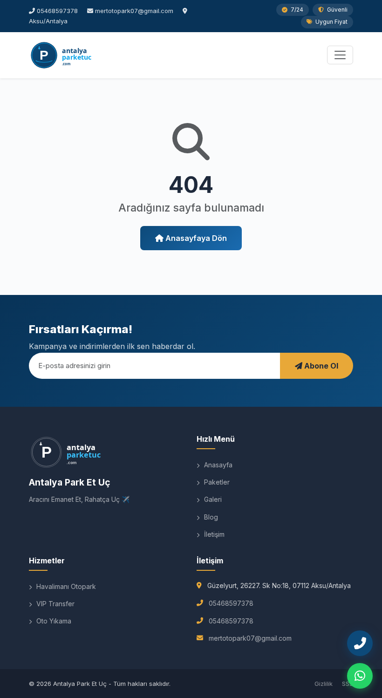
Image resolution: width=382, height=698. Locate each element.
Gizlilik (323, 683)
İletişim (213, 534)
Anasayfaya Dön (195, 238)
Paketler (216, 482)
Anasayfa (217, 465)
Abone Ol (320, 365)
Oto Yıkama (52, 621)
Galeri (212, 499)
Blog (210, 517)
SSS (347, 683)
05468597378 (57, 10)
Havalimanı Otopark (65, 586)
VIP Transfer (54, 604)
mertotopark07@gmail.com (134, 10)
